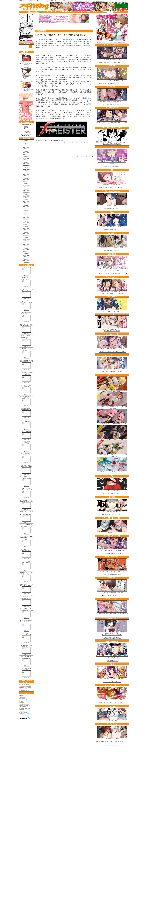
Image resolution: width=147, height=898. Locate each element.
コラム (90, 142)
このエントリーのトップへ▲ (84, 156)
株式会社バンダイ (68, 39)
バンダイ (39, 55)
